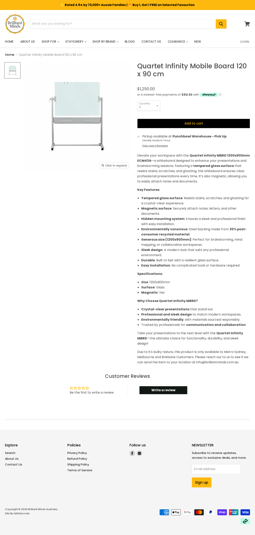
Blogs (130, 41)
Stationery (74, 41)
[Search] (221, 23)
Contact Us (151, 41)
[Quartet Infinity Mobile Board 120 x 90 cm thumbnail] (12, 70)
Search (10, 453)
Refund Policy (77, 459)
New (197, 41)
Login (244, 42)
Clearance (177, 41)
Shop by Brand (104, 41)
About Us (27, 41)
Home (9, 41)
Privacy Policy (77, 453)
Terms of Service (79, 470)
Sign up (201, 482)
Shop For (49, 41)
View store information (155, 145)
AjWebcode (21, 513)
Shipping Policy (78, 464)
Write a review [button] (163, 390)
